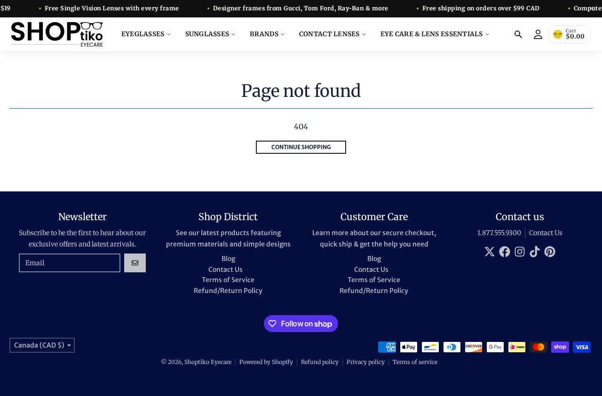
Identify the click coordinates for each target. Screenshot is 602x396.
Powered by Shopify (266, 361)
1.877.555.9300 (499, 233)
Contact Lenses (329, 34)
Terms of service (415, 361)
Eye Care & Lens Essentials (431, 34)
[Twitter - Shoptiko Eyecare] (489, 251)
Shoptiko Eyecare (207, 361)
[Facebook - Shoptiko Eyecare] (504, 251)
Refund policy (320, 361)
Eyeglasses (143, 34)
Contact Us (545, 233)
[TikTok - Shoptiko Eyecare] (534, 251)
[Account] (538, 34)
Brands (264, 34)
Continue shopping (301, 146)
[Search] (518, 34)
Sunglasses (207, 34)
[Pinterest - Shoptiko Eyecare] (549, 251)
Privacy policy (366, 361)
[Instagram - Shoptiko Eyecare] (519, 251)
